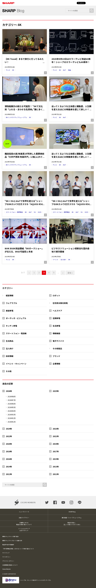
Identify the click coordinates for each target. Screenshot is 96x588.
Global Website (6, 569)
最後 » (70, 272)
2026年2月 (12, 418)
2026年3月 (12, 414)
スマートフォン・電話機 (16, 333)
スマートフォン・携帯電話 (14, 212)
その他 (8, 371)
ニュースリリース (24, 512)
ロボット (56, 295)
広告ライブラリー (24, 518)
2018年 (9, 451)
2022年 (9, 436)
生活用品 (9, 341)
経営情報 (9, 295)
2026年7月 (12, 400)
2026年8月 (12, 396)
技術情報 (9, 356)
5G (35, 212)
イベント (55, 259)
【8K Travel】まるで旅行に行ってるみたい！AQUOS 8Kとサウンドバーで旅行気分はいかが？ (24, 60)
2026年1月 (12, 422)
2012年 (9, 474)
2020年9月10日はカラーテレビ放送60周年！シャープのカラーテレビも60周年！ (71, 60)
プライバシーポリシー (8, 561)
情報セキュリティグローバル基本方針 (12, 540)
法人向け (63, 259)
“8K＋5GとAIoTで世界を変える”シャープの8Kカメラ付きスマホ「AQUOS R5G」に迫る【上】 (71, 202)
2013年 (56, 466)
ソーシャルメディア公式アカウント (24, 529)
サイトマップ (5, 553)
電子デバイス (58, 341)
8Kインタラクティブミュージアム (16, 117)
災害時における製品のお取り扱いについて (24, 524)
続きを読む (45, 72)
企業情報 (56, 363)
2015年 (56, 459)
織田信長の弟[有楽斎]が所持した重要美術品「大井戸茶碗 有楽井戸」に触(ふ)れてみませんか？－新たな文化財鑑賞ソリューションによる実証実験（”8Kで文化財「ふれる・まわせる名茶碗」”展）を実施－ (24, 155)
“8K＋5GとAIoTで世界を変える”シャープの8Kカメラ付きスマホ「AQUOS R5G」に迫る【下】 (24, 202)
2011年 (56, 474)
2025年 (56, 391)
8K (13, 70)
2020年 (9, 443)
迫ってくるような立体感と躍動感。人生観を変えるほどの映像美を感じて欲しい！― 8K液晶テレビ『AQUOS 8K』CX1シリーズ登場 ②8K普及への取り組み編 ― (71, 108)
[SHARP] (8, 2)
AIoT (64, 70)
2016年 (9, 459)
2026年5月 (12, 407)
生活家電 (56, 325)
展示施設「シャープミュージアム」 (72, 518)
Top (90, 582)
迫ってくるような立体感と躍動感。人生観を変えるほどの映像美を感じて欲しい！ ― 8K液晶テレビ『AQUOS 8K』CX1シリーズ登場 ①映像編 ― (71, 155)
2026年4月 (12, 411)
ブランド (56, 356)
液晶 (69, 70)
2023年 (56, 428)
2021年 (56, 436)
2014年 (9, 466)
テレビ (8, 70)
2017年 (56, 451)
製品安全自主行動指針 (8, 544)
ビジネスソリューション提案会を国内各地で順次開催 (70, 250)
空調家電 (56, 318)
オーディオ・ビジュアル (16, 318)
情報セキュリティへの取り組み (10, 536)
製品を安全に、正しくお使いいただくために (72, 524)
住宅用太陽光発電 (60, 303)
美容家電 (9, 310)
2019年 (56, 443)
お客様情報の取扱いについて (10, 565)
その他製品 (57, 348)
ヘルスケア (57, 310)
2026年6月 (12, 404)
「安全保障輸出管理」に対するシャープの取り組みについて (18, 549)
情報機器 (56, 333)
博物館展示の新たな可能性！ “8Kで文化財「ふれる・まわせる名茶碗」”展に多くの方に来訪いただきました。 (24, 108)
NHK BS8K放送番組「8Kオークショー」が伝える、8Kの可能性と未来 (24, 250)
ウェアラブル (11, 303)
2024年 (9, 428)
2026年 (9, 391)
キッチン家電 (11, 325)
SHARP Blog (72, 512)
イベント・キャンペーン (16, 363)
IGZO (39, 212)
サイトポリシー (6, 557)
